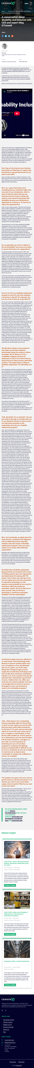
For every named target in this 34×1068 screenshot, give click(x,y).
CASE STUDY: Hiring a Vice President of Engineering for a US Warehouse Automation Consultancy (16, 914)
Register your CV (7, 1024)
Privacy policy (13, 1062)
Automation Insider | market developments (16, 961)
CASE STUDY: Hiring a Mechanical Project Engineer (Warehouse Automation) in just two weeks (16, 863)
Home (3, 11)
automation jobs (17, 820)
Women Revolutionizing (10, 812)
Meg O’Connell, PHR (18, 69)
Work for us (6, 1029)
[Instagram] (5, 1010)
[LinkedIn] (2, 1010)
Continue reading (10, 885)
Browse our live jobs (8, 1027)
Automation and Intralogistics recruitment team (14, 818)
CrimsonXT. (19, 1065)
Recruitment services (8, 1019)
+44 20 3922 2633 (9, 1040)
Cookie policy (21, 1062)
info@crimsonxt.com (10, 1042)
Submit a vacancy (7, 1022)
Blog (4, 1032)
